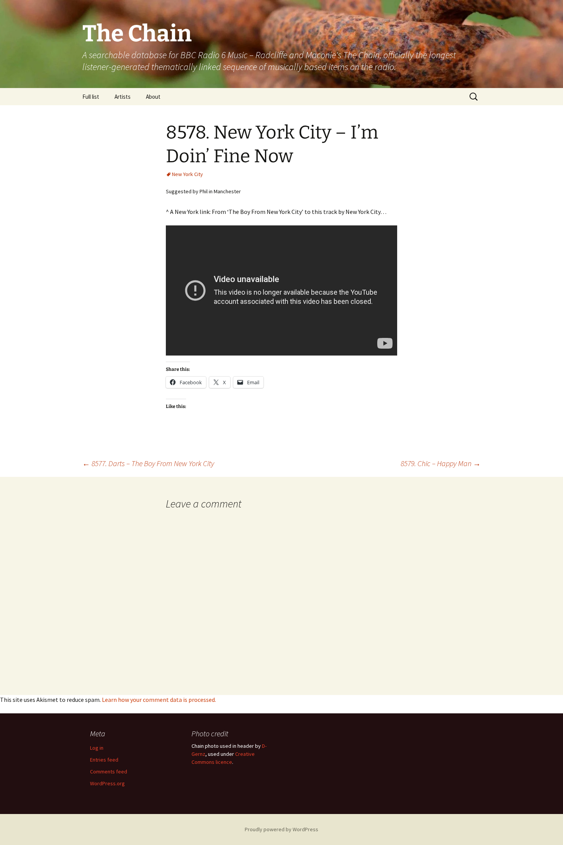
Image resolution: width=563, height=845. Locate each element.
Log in (96, 747)
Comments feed (108, 771)
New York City (187, 174)
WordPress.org (107, 783)
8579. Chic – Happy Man (441, 463)
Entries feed (104, 759)
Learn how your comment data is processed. (159, 699)
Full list (90, 96)
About (153, 96)
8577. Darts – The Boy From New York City (148, 463)
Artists (123, 96)
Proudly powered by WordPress (281, 829)
